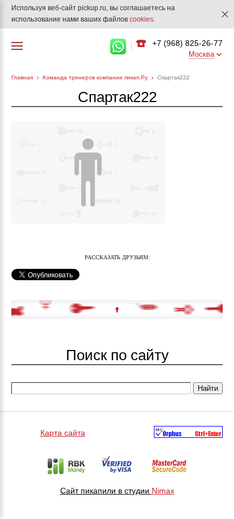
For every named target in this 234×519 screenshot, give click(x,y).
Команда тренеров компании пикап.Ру (95, 77)
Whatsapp (118, 46)
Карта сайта (62, 432)
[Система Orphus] (188, 433)
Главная (22, 77)
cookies (141, 19)
